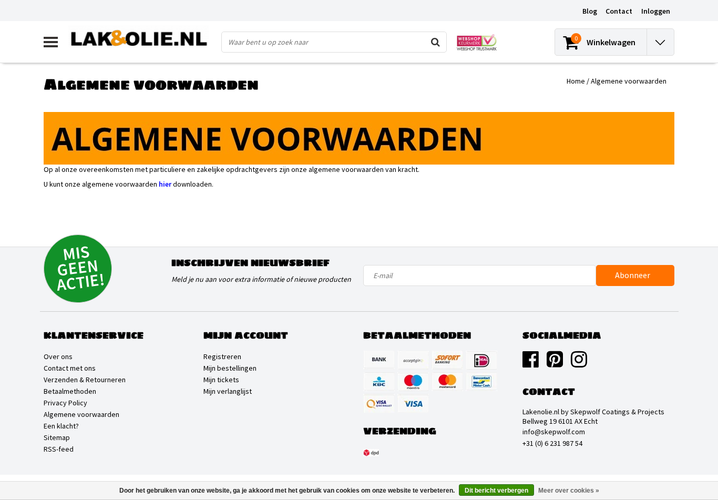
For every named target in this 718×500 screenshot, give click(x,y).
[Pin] (379, 403)
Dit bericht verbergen (496, 490)
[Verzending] (371, 452)
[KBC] (379, 381)
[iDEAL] (481, 360)
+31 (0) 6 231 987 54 (552, 443)
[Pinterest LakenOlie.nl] (555, 363)
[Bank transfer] (379, 360)
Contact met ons (70, 368)
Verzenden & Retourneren (85, 379)
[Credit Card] (413, 360)
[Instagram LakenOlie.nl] (579, 363)
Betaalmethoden (70, 391)
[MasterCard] (447, 381)
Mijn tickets (221, 379)
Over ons (58, 356)
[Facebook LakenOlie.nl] (530, 363)
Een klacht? (61, 426)
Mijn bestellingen (230, 368)
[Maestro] (413, 381)
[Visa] (413, 403)
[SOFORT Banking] (447, 360)
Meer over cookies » (568, 490)
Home (576, 81)
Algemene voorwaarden (628, 81)
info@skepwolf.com (553, 431)
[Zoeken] (435, 42)
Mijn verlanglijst (227, 391)
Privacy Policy (65, 402)
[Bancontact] (481, 381)
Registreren (222, 356)
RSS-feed (59, 449)
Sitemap (57, 437)
